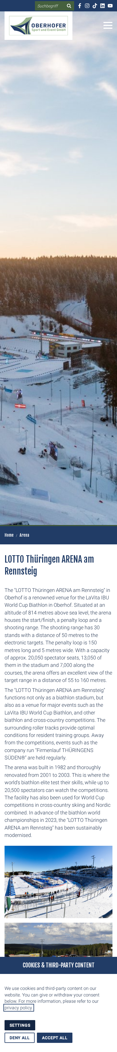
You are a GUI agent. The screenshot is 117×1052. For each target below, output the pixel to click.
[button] (107, 25)
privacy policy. (19, 1007)
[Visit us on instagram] (87, 5)
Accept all (54, 1037)
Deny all (20, 1037)
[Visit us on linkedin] (102, 5)
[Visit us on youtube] (110, 5)
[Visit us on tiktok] (94, 5)
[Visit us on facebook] (79, 5)
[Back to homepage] (38, 25)
